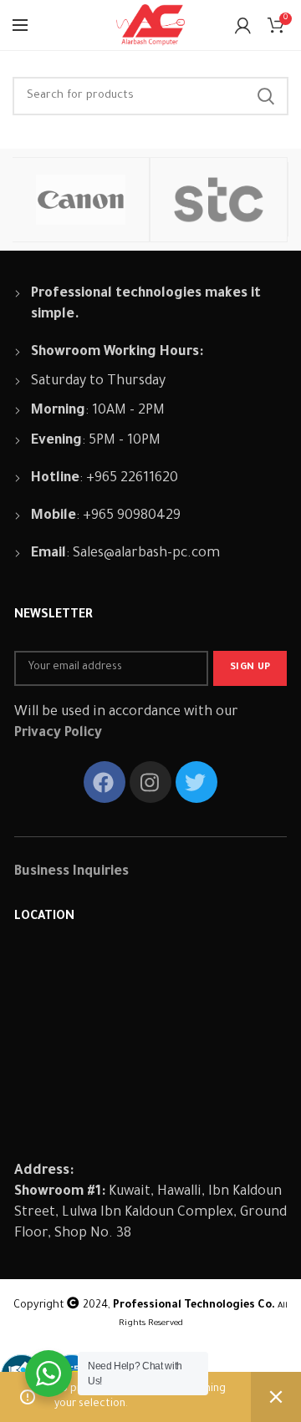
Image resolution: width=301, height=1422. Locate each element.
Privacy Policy (58, 733)
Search (266, 96)
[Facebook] (104, 782)
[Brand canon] (81, 199)
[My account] (243, 25)
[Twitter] (196, 782)
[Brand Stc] (218, 199)
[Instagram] (150, 782)
